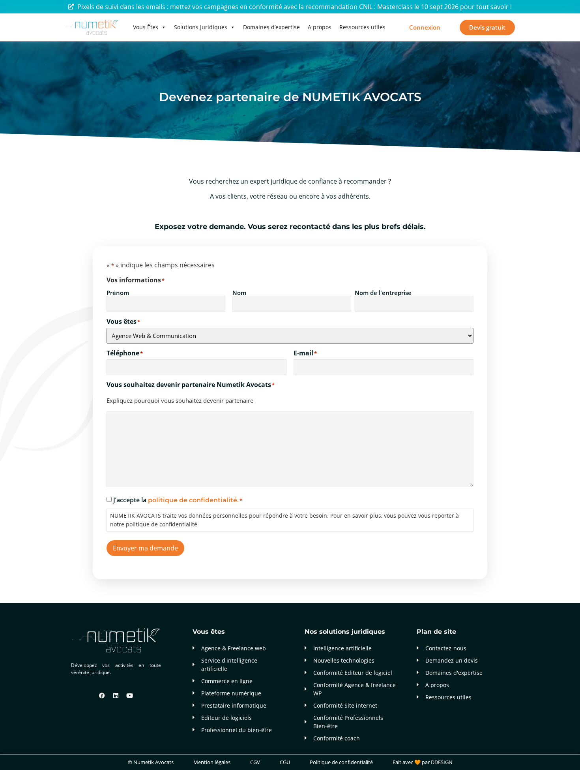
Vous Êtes (145, 27)
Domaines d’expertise (271, 27)
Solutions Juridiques (200, 27)
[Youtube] (130, 696)
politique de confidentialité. (193, 500)
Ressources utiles (362, 27)
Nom (239, 292)
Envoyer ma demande (145, 548)
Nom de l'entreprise (383, 292)
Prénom (118, 292)
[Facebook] (102, 696)
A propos (319, 27)
